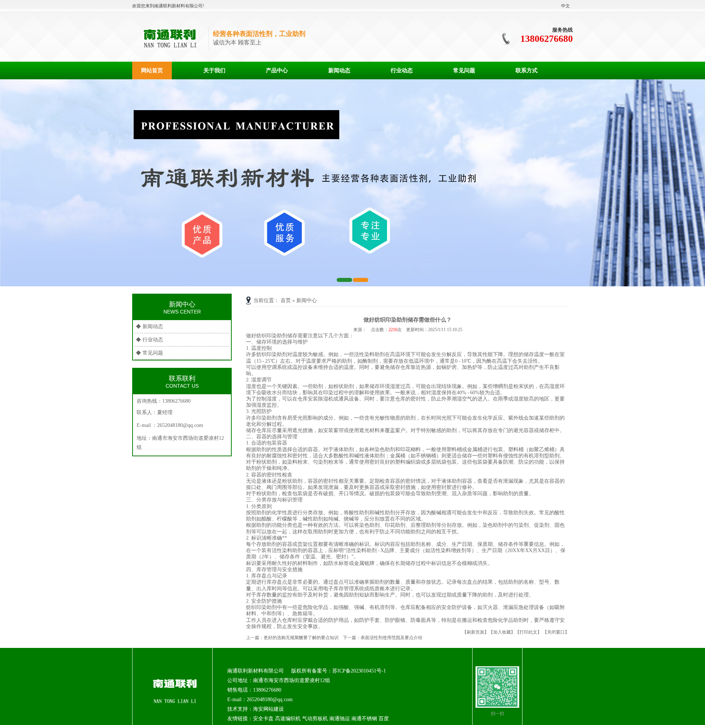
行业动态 (402, 70)
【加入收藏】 (502, 632)
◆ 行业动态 (149, 339)
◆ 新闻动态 (149, 326)
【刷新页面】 (475, 632)
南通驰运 (339, 718)
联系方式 (527, 70)
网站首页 (152, 70)
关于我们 (214, 70)
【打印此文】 (528, 632)
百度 (384, 718)
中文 (565, 5)
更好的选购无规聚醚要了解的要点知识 (301, 637)
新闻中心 (306, 300)
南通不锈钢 (364, 718)
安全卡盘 (263, 718)
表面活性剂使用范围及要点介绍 (391, 637)
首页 (286, 300)
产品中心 (277, 70)
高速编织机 (288, 718)
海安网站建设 (268, 709)
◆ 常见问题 (149, 353)
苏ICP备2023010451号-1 (359, 671)
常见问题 (464, 70)
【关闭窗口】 (556, 632)
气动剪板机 (315, 718)
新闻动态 (339, 70)
